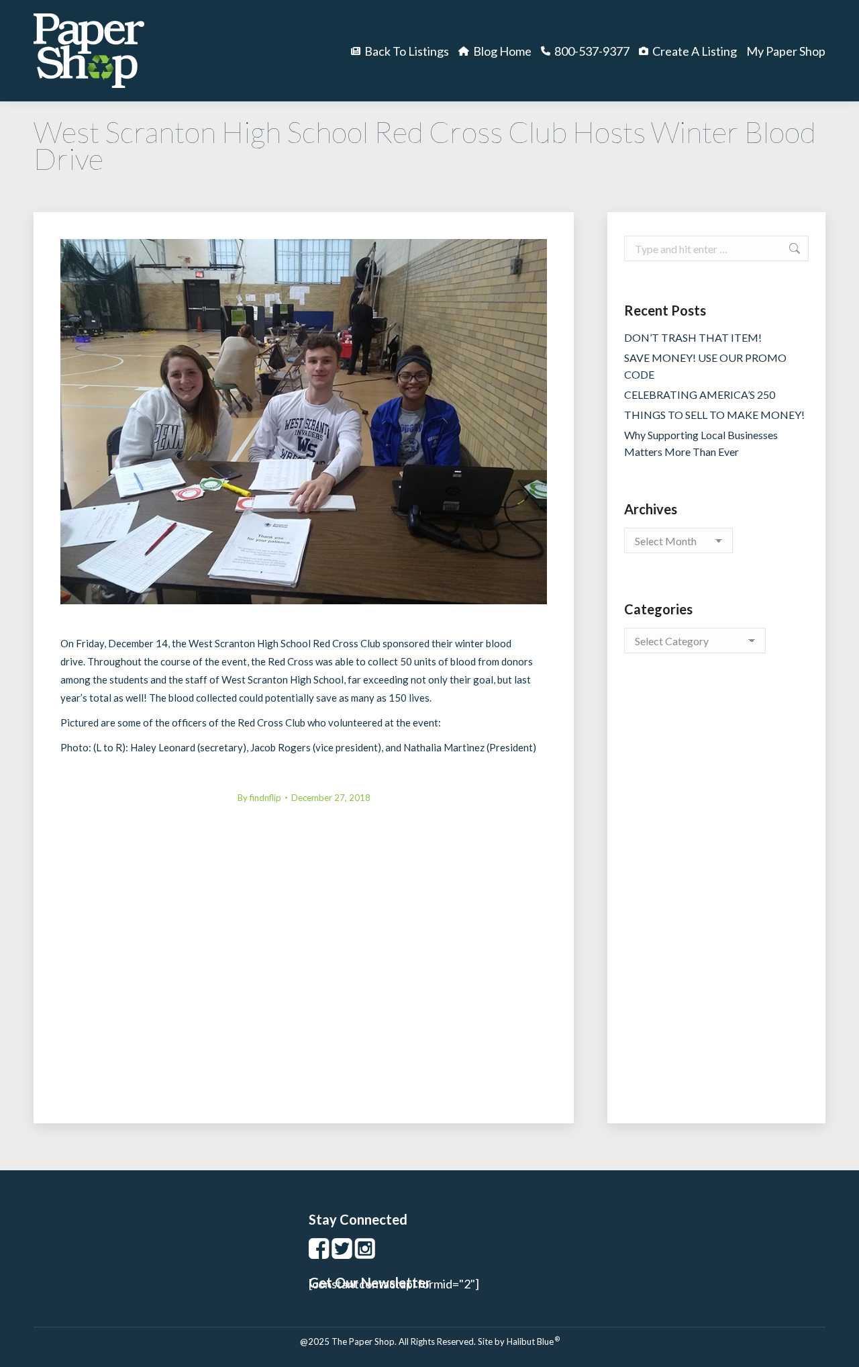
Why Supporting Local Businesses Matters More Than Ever (701, 443)
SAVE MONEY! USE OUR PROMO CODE (705, 366)
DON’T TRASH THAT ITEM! (693, 337)
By (259, 797)
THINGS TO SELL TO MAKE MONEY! (714, 414)
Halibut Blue (533, 1341)
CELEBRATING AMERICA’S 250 (699, 394)
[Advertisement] (716, 901)
